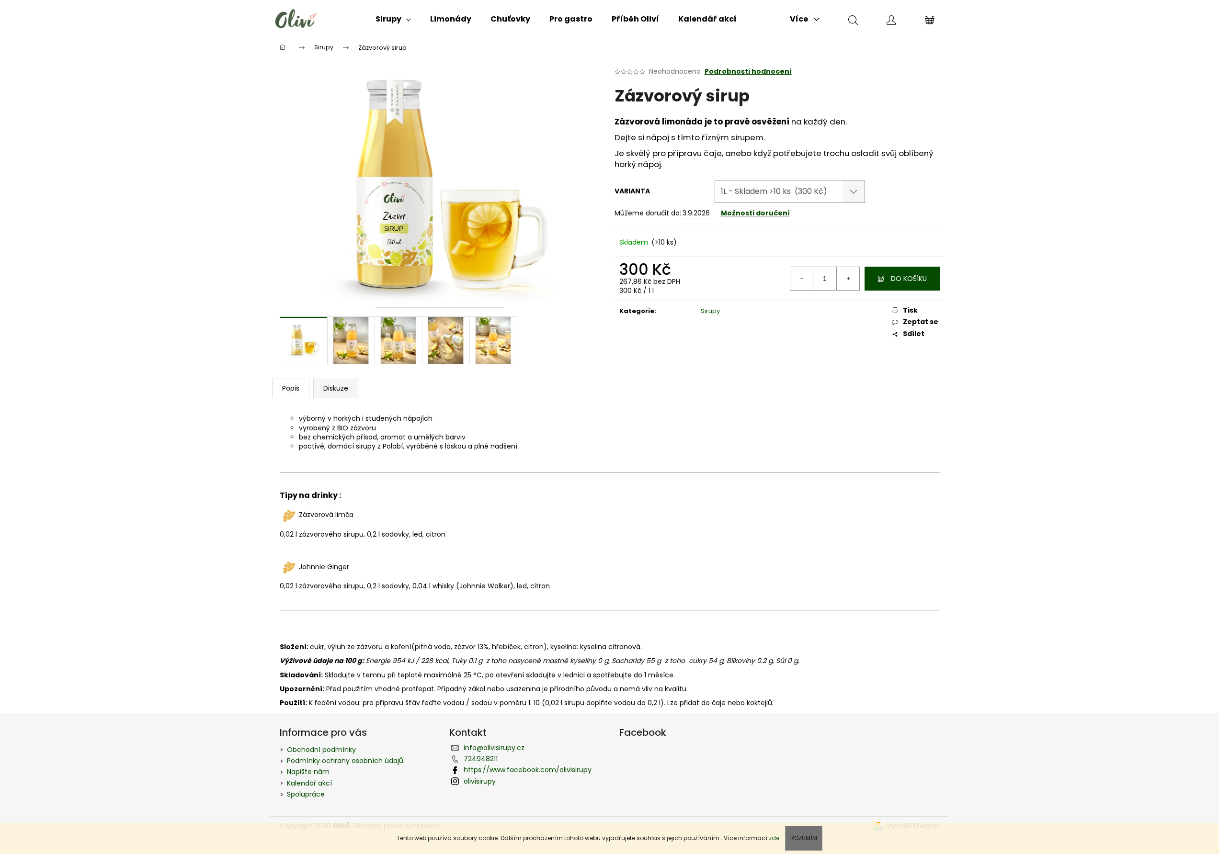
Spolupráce (306, 794)
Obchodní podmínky (321, 749)
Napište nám (308, 771)
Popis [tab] (290, 388)
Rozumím (803, 838)
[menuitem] (393, 19)
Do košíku (909, 278)
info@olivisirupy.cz (494, 748)
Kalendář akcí (309, 783)
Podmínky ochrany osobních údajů (345, 760)
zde (774, 838)
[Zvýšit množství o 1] (847, 278)
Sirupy (710, 310)
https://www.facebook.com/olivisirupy (528, 770)
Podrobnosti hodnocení (748, 71)
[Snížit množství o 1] (801, 278)
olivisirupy (480, 781)
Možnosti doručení (755, 213)
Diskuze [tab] (335, 388)
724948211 (481, 759)
